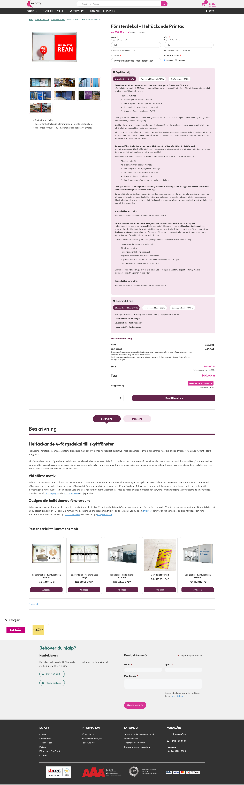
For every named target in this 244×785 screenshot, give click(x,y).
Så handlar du (88, 734)
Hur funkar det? (76, 11)
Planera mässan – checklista (137, 747)
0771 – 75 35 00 (71, 493)
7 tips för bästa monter (134, 742)
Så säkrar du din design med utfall (139, 734)
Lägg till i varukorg (174, 398)
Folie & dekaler (42, 19)
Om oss (42, 734)
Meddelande (131, 676)
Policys (42, 747)
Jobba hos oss (45, 742)
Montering (137, 418)
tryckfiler (147, 510)
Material (116, 56)
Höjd (172, 38)
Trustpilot (33, 603)
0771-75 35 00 (52, 674)
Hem (31, 19)
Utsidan (181, 60)
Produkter (31, 11)
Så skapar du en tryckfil (92, 738)
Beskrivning (106, 418)
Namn (128, 664)
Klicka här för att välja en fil (200, 383)
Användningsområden (53, 11)
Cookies (43, 755)
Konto (211, 11)
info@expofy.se (51, 493)
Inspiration (95, 11)
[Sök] (164, 3)
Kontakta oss (109, 11)
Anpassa (46, 589)
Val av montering (172, 55)
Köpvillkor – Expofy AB (49, 751)
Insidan (169, 60)
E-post (168, 664)
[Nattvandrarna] (38, 630)
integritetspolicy (179, 696)
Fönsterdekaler (58, 19)
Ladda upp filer (88, 742)
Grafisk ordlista (131, 738)
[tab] (107, 418)
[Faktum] (15, 630)
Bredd (119, 38)
